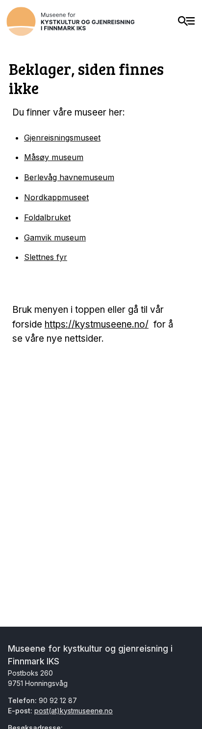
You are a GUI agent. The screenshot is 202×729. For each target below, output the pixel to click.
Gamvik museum (55, 237)
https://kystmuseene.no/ (97, 324)
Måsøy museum (53, 157)
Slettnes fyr (45, 257)
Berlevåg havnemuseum (69, 177)
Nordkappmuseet (56, 197)
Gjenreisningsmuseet (62, 137)
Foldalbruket (47, 217)
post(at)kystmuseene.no (73, 710)
